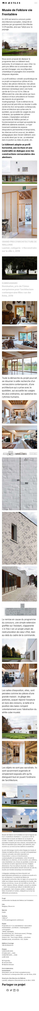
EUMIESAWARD (10, 283)
